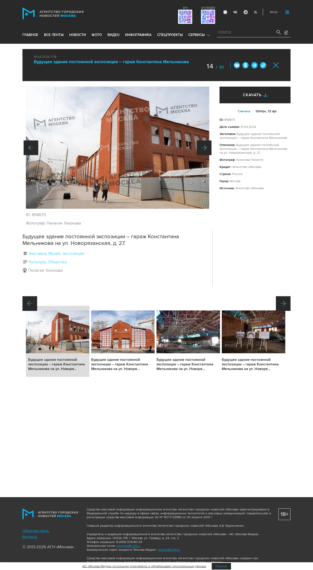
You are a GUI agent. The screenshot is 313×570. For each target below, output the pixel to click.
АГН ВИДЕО (208, 7)
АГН (185, 7)
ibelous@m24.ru (169, 550)
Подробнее (57, 341)
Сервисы (196, 35)
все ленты (53, 35)
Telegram (245, 12)
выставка (37, 253)
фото (97, 35)
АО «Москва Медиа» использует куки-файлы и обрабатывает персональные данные (144, 566)
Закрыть (276, 65)
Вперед (204, 147)
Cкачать (244, 111)
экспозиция (73, 253)
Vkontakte (235, 12)
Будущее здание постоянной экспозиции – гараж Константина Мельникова (111, 62)
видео (113, 35)
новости (77, 35)
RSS (255, 12)
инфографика (138, 35)
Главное (30, 35)
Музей (54, 253)
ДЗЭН (225, 12)
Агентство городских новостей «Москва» (61, 13)
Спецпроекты (170, 35)
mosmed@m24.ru (128, 546)
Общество (57, 261)
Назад (31, 147)
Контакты (29, 536)
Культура (37, 261)
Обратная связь (35, 531)
